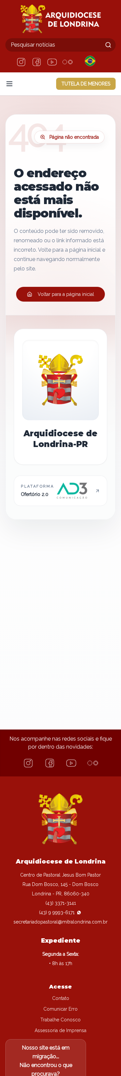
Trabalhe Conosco (60, 1019)
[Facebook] (36, 62)
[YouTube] (52, 62)
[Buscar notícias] (108, 45)
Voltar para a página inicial (66, 294)
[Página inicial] (60, 19)
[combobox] (60, 45)
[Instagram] (21, 62)
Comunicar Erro (60, 1009)
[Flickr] (67, 62)
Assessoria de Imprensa (60, 1030)
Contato (60, 998)
